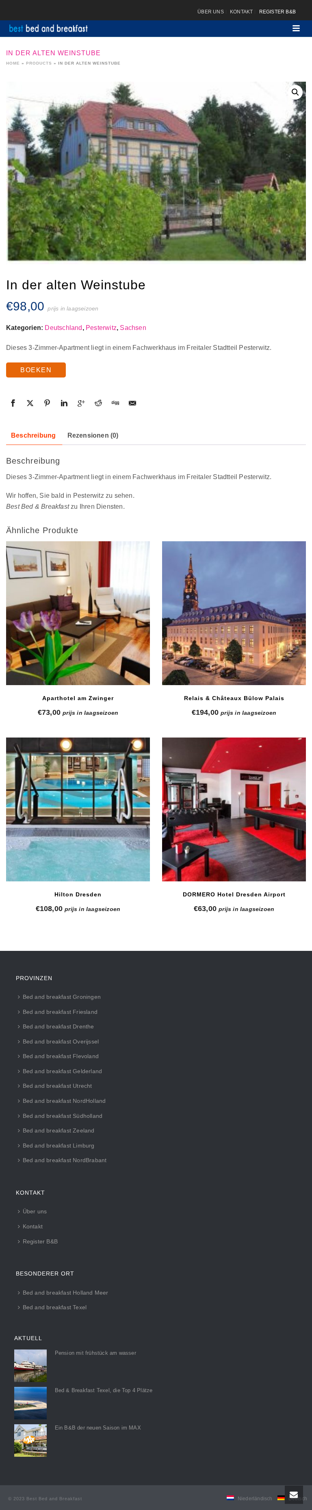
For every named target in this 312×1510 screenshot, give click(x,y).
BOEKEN (36, 370)
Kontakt (33, 1226)
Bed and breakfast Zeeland (59, 1130)
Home (13, 63)
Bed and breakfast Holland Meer (65, 1292)
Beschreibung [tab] (33, 435)
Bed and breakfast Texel (55, 1307)
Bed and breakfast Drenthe (58, 1026)
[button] (295, 92)
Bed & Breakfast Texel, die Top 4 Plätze (104, 1390)
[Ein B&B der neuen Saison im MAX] (30, 1440)
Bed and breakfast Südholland (63, 1116)
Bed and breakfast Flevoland (61, 1056)
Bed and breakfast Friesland (60, 1012)
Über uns (35, 1211)
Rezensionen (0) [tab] (93, 435)
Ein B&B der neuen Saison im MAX (98, 1428)
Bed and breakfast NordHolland (64, 1101)
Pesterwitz (101, 327)
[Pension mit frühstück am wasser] (30, 1365)
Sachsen (133, 327)
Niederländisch (255, 1498)
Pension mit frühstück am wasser (95, 1353)
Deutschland (63, 327)
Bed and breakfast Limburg (59, 1145)
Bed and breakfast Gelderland (62, 1071)
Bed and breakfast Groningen (62, 997)
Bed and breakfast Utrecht (57, 1086)
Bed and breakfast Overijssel (61, 1041)
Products (39, 63)
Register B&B (40, 1241)
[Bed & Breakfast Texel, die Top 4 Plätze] (30, 1403)
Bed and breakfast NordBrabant (65, 1160)
